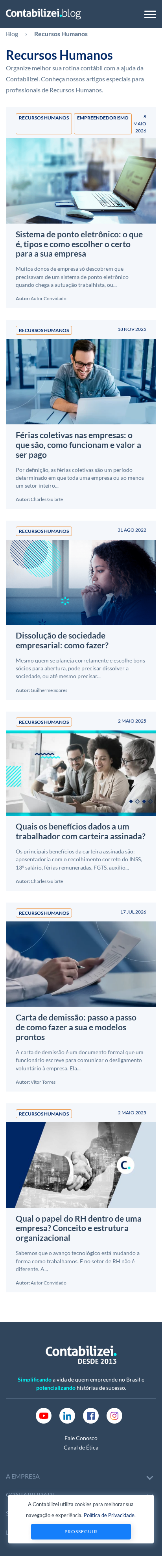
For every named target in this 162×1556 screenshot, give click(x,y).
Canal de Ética (81, 1447)
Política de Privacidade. (110, 1515)
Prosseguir (81, 1531)
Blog (12, 33)
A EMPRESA (23, 1476)
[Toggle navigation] (150, 14)
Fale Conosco (81, 1438)
